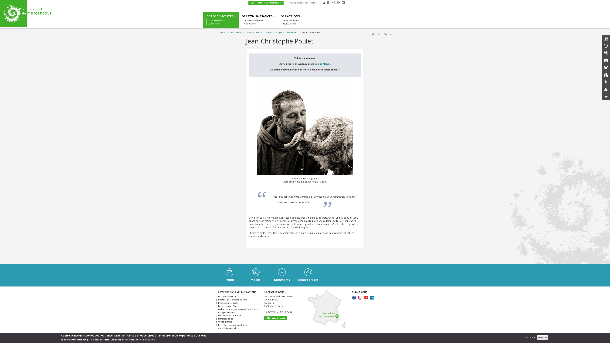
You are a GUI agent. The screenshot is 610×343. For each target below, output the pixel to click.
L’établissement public (228, 303)
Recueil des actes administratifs (232, 325)
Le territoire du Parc (227, 296)
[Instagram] (333, 2)
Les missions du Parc (227, 306)
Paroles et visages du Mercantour (281, 32)
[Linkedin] (343, 2)
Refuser (542, 337)
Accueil (219, 32)
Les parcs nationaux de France (301, 2)
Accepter (530, 337)
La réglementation (226, 312)
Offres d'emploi (225, 321)
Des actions (290, 16)
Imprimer (373, 34)
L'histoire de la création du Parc (232, 299)
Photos (229, 280)
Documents (282, 280)
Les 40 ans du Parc (254, 32)
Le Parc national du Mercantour (265, 2)
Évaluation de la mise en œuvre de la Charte (238, 309)
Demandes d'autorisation (229, 315)
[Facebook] (328, 2)
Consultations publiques (229, 328)
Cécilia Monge (323, 63)
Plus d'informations (145, 339)
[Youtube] (338, 2)
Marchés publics (225, 318)
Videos (255, 280)
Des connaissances (257, 16)
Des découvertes (220, 16)
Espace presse (308, 280)
